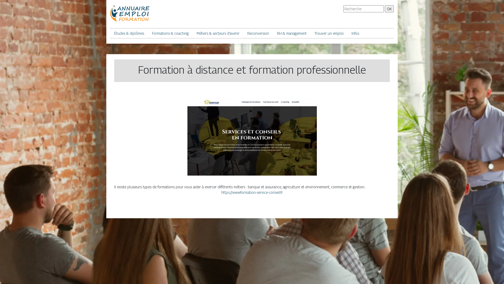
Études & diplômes (129, 33)
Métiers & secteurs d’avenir (218, 33)
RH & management (292, 33)
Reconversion (258, 33)
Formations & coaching (170, 33)
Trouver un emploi (329, 33)
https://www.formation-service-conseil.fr (252, 192)
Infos (355, 33)
